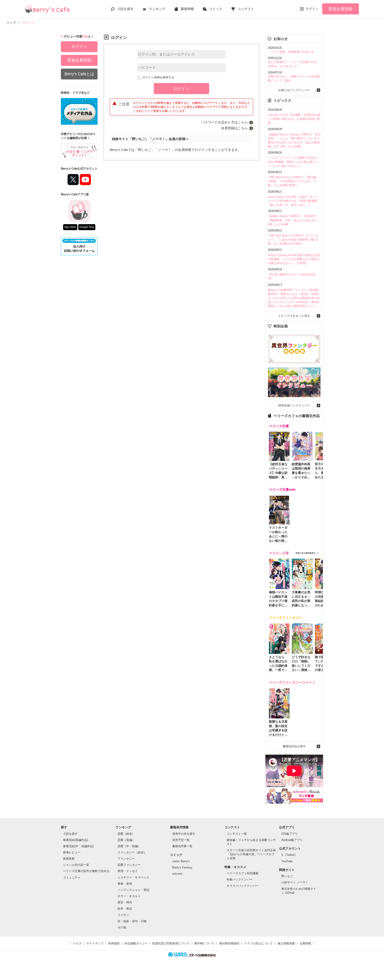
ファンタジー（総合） (132, 852)
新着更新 (69, 858)
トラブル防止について (258, 943)
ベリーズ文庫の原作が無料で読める (86, 871)
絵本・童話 (125, 908)
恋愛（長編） (126, 840)
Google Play (86, 227)
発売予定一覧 (181, 840)
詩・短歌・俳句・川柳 (132, 921)
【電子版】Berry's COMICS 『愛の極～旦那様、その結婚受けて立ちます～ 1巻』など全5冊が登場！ (293, 181)
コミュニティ (71, 877)
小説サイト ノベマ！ (294, 882)
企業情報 (305, 943)
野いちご (287, 876)
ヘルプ (77, 943)
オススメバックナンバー (242, 885)
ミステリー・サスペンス (133, 877)
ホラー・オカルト (129, 896)
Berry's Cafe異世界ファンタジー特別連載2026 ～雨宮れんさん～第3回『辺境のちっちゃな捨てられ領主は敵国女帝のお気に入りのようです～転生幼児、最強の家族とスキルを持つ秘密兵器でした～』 (294, 298)
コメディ (123, 915)
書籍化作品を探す (294, 746)
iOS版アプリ (289, 833)
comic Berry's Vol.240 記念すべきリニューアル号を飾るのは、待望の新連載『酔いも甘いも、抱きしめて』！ (293, 200)
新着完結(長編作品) (75, 840)
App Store (70, 227)
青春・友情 (125, 883)
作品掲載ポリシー (136, 943)
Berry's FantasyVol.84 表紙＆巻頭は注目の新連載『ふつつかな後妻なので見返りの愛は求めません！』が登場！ (294, 259)
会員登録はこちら (234, 128)
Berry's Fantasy (182, 867)
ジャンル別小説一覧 (76, 864)
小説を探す (125, 9)
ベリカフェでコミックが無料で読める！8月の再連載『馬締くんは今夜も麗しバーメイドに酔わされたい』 (294, 161)
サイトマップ (95, 943)
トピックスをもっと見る (294, 315)
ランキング (157, 9)
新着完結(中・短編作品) (78, 846)
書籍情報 (187, 9)
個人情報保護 (286, 943)
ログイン (312, 8)
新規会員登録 (340, 9)
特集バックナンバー (240, 879)
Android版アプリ (292, 840)
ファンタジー (126, 858)
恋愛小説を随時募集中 (306, 553)
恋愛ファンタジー (129, 864)
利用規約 (114, 943)
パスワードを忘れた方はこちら (224, 122)
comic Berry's (181, 861)
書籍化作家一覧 (182, 846)
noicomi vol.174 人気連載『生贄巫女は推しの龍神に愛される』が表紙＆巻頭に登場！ (294, 119)
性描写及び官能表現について (171, 943)
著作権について (204, 943)
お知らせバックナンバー (294, 90)
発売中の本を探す (183, 833)
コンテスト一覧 (237, 833)
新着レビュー (71, 852)
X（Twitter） (289, 854)
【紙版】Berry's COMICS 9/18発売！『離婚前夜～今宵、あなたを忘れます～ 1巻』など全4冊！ (294, 220)
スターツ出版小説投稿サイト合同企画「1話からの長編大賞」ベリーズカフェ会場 (251, 854)
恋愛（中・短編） (129, 846)
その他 (122, 927)
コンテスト (246, 9)
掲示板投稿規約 (229, 943)
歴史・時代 (125, 902)
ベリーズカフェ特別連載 (242, 873)
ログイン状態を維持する (158, 77)
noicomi (177, 873)
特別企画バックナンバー (294, 405)
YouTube (287, 861)
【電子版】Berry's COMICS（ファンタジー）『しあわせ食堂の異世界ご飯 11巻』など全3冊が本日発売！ (293, 239)
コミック (215, 9)
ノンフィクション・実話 (133, 890)
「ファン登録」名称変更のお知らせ (291, 51)
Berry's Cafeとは (79, 74)
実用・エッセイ (128, 871)
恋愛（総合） (126, 833)
